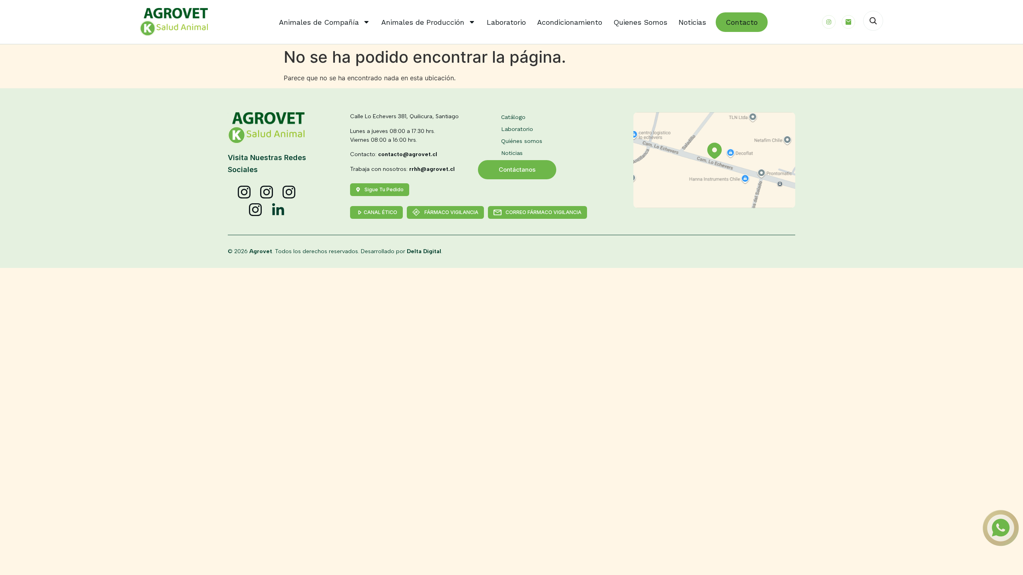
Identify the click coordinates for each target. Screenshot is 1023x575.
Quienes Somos (640, 22)
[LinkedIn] (278, 210)
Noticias (692, 22)
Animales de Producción (422, 22)
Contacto (742, 22)
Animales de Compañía (319, 22)
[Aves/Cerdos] (289, 192)
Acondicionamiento (569, 22)
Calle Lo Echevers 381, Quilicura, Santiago (404, 116)
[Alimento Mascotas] (267, 192)
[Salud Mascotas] (244, 192)
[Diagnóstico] (256, 210)
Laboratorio (506, 22)
